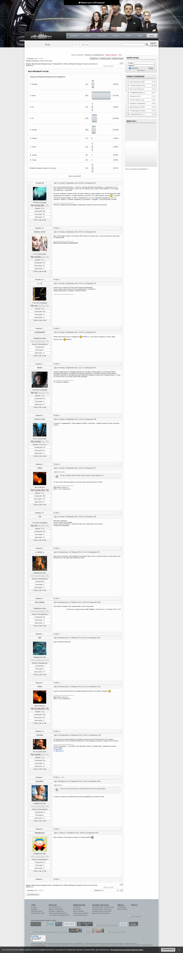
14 (99, 781)
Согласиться (168, 949)
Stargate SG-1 (58, 64)
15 (43, 314)
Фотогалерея (122, 907)
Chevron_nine (39, 419)
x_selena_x (39, 552)
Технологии (77, 913)
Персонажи (77, 909)
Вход (47, 44)
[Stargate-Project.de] (122, 925)
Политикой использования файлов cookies (127, 950)
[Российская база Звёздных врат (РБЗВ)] (75, 932)
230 (43, 450)
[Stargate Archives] (68, 925)
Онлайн (128, 35)
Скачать (116, 35)
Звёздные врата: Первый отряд (103, 907)
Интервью (52, 911)
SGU (59, 907)
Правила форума (111, 55)
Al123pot (39, 735)
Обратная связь (36, 911)
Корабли (85, 913)
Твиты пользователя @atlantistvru (136, 169)
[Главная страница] (41, 35)
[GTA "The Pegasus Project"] (115, 932)
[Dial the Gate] (58, 925)
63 (43, 279)
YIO (39, 517)
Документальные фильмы (101, 913)
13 (100, 735)
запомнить (134, 68)
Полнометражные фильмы (58, 913)
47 (43, 620)
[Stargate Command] (35, 925)
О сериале (74, 35)
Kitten (40, 468)
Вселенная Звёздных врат (42, 64)
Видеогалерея (122, 909)
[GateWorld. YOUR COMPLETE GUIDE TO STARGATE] (47, 925)
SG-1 (50, 907)
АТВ (33, 905)
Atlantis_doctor (40, 232)
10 (99, 602)
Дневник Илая (64, 915)
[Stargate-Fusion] (133, 925)
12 (99, 687)
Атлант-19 (40, 183)
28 (43, 228)
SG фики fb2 (57, 749)
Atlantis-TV (52, 909)
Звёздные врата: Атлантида (101, 909)
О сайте (34, 907)
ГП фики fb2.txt (58, 751)
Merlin (39, 368)
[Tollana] (86, 932)
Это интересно (54, 915)
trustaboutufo (40, 332)
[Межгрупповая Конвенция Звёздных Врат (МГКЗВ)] (48, 932)
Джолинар (49, 61)
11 (99, 638)
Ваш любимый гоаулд (73, 64)
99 (43, 513)
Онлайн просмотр (100, 905)
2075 (43, 499)
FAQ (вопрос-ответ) (38, 913)
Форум (151, 36)
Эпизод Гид (102, 35)
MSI (39, 638)
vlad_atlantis (40, 602)
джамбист (40, 781)
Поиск (120, 55)
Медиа (140, 35)
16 (43, 534)
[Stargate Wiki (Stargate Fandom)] (105, 925)
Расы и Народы (78, 911)
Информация (79, 905)
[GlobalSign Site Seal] (37, 941)
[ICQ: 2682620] (62, 777)
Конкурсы (34, 909)
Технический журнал (80, 915)
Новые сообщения (77, 55)
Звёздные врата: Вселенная (101, 911)
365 (43, 214)
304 (43, 265)
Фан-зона (60, 909)
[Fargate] (97, 932)
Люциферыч (40, 833)
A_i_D (39, 283)
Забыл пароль (141, 70)
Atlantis (42, 61)
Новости (88, 35)
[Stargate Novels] (84, 925)
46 (43, 763)
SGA (54, 907)
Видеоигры (60, 911)
